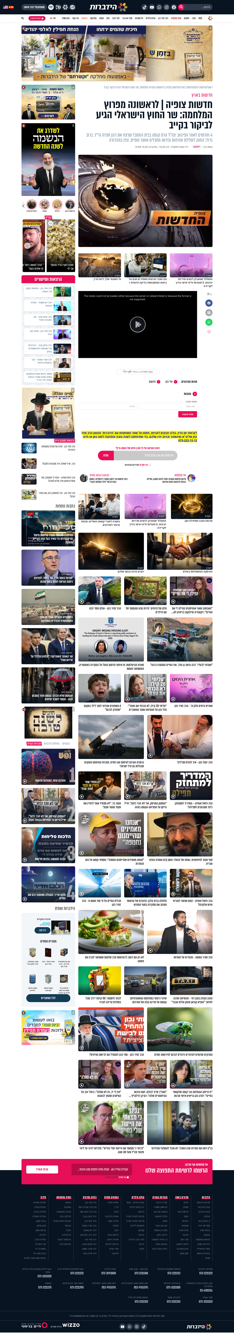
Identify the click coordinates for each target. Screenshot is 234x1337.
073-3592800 (108, 1273)
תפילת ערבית (40, 1211)
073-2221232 (77, 1273)
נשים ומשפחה (63, 1197)
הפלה (68, 1230)
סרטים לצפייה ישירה (135, 1216)
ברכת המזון (41, 1220)
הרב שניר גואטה (89, 1225)
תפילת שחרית (39, 1202)
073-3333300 (173, 1287)
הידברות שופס (204, 1244)
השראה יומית (161, 1244)
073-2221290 (77, 1287)
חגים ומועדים (182, 1248)
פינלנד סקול (113, 1220)
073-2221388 (141, 1273)
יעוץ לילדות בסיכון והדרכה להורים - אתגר (36, 1270)
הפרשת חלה (65, 1244)
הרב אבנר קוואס (89, 1248)
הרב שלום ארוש (89, 1244)
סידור (43, 1197)
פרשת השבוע (182, 1244)
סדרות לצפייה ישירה (135, 1220)
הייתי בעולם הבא (159, 1248)
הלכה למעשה (161, 1216)
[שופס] (65, 7)
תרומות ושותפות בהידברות (168, 1268)
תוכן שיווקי (184, 1253)
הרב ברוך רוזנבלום (88, 1234)
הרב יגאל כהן (90, 1220)
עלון (108, 18)
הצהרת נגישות (203, 1253)
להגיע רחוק (162, 1234)
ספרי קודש (114, 1248)
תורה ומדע (183, 1230)
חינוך (116, 1230)
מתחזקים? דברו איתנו (34, 7)
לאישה (68, 1202)
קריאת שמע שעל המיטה (35, 1257)
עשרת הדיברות (112, 1216)
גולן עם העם (161, 1225)
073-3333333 (206, 1301)
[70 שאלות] (58, 7)
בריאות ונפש (113, 1234)
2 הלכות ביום (204, 1220)
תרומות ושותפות (203, 1239)
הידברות (206, 1197)
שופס (101, 18)
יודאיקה (115, 1253)
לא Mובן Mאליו (160, 1207)
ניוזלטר (207, 1216)
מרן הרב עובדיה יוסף (87, 1207)
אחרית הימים (113, 1239)
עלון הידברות (204, 1211)
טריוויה (141, 1234)
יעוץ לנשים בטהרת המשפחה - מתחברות (199, 1285)
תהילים (42, 1234)
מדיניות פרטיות (203, 1202)
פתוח (165, 1220)
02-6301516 (206, 1290)
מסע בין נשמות (160, 1230)
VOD (200, 18)
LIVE (54, 18)
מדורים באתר (181, 1197)
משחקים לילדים (137, 1225)
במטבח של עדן (160, 1211)
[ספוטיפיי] (51, 7)
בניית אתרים (56, 1326)
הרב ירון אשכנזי (89, 1230)
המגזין (185, 1207)
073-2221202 (141, 1301)
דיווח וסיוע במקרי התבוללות (104, 1283)
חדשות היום (183, 1211)
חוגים (141, 1248)
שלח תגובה (187, 414)
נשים (186, 1216)
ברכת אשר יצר (39, 1253)
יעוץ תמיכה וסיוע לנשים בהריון (135, 1283)
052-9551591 (141, 1287)
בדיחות (141, 1211)
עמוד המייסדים (203, 1248)
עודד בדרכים (161, 1202)
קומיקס (141, 1230)
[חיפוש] (181, 7)
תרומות (84, 18)
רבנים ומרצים (89, 1197)
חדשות (186, 18)
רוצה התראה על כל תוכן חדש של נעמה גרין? (138, 448)
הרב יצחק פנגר (89, 1216)
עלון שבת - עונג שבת (138, 1268)
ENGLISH (66, 18)
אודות (207, 1257)
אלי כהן (169, 382)
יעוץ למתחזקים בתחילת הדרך (70, 1268)
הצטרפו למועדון (35, 18)
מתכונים (67, 1207)
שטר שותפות (176, 18)
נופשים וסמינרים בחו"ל (138, 1297)
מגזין (194, 18)
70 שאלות (139, 18)
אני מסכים (136, 465)
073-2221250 (173, 1301)
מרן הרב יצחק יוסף (88, 1211)
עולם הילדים (151, 18)
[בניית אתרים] (71, 1326)
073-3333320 (44, 1276)
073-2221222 (206, 1273)
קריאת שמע (40, 1230)
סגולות (116, 1225)
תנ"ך (116, 1207)
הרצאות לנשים (64, 1239)
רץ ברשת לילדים (137, 1207)
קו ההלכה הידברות (172, 1283)
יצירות (141, 1244)
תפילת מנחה (40, 1207)
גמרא (116, 1211)
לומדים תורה (113, 1202)
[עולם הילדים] (72, 7)
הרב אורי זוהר (90, 1239)
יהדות (186, 1202)
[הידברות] (108, 7)
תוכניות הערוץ (159, 1197)
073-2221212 (173, 1273)
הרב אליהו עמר (89, 1253)
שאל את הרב (127, 18)
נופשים (207, 1234)
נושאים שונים (111, 1197)
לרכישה (42, 930)
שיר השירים (40, 1244)
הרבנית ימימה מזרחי (62, 1220)
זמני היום (116, 18)
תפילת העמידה (39, 1216)
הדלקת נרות (65, 1216)
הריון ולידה (66, 1234)
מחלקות (93, 18)
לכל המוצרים (48, 998)
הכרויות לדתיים (112, 1244)
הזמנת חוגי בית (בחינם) (73, 1283)
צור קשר (75, 18)
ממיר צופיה (208, 1297)
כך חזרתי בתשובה (159, 1239)
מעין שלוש (41, 1225)
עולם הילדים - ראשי (135, 1202)
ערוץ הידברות (204, 1207)
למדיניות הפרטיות (132, 465)
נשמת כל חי (40, 1248)
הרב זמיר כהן (163, 18)
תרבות (185, 1234)
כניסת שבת (205, 1230)
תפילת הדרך (40, 1239)
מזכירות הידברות (205, 1268)
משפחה (184, 1225)
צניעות (68, 1225)
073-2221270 (44, 1287)
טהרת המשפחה (64, 1211)
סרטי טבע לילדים (136, 1239)
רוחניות (185, 1220)
